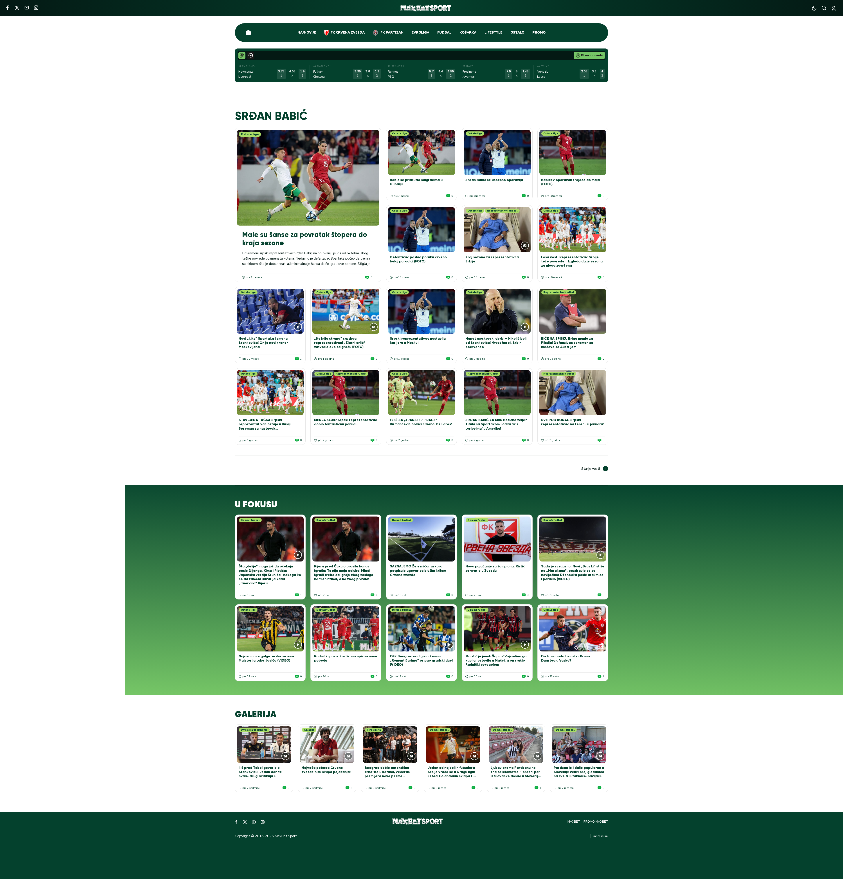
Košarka (309, 730)
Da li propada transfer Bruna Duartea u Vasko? (565, 658)
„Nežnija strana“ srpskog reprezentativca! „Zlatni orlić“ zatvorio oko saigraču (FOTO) (339, 342)
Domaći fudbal (250, 520)
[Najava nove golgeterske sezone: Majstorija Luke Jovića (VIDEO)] (270, 628)
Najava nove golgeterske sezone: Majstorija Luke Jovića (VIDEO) (267, 658)
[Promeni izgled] (814, 8)
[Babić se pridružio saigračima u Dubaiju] (421, 152)
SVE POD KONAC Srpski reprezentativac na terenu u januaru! (572, 422)
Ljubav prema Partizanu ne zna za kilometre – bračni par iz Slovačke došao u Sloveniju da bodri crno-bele (515, 774)
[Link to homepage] (425, 8)
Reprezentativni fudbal (502, 210)
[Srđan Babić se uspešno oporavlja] (497, 152)
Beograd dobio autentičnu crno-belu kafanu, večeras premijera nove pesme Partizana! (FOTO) (387, 774)
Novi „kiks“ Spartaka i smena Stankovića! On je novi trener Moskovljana (263, 342)
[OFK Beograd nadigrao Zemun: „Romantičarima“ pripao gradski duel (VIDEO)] (421, 628)
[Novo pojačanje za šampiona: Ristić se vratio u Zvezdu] (497, 539)
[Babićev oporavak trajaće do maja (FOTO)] (572, 152)
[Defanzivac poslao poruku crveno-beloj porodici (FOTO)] (421, 229)
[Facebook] (7, 7)
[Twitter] (17, 7)
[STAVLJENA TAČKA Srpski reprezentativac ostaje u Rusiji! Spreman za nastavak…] (270, 392)
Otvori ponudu (592, 55)
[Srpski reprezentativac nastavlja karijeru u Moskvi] (421, 311)
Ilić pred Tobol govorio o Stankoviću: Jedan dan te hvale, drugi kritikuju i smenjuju (260, 774)
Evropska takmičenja (254, 730)
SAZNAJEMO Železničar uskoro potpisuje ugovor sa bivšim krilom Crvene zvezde (418, 570)
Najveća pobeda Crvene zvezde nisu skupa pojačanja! (326, 770)
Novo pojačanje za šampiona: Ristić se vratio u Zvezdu (495, 568)
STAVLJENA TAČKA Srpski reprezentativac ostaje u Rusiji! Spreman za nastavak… (265, 424)
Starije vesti (590, 468)
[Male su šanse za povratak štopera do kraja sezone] (308, 177)
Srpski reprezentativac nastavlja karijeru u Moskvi (418, 340)
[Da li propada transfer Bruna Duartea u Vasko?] (572, 628)
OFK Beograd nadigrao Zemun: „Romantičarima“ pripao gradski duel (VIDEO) (421, 660)
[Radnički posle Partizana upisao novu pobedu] (345, 628)
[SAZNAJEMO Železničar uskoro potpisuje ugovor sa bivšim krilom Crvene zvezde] (421, 539)
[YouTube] (26, 7)
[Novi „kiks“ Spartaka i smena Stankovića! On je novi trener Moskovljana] (270, 311)
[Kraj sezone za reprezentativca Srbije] (497, 229)
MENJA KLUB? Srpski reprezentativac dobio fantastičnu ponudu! (345, 422)
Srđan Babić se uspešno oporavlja (494, 180)
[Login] (834, 8)
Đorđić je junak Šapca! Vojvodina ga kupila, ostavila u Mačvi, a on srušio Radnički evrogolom (495, 660)
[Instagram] (36, 7)
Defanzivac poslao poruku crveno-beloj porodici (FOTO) (419, 259)
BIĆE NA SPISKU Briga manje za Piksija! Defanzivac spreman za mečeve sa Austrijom (567, 342)
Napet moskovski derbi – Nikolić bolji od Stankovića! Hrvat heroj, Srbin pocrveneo (496, 342)
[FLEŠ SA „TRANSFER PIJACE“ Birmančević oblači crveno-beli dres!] (421, 392)
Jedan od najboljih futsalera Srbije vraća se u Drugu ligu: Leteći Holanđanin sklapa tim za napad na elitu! (452, 774)
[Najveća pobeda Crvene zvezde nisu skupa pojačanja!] (327, 744)
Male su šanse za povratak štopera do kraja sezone (304, 238)
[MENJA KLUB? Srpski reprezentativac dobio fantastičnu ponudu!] (345, 392)
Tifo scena (374, 730)
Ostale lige (250, 134)
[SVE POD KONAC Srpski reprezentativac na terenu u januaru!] (572, 392)
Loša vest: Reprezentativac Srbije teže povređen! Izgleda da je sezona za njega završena (572, 261)
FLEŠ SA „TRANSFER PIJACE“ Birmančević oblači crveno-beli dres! (421, 422)
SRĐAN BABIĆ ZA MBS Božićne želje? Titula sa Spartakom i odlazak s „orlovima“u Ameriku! (496, 424)
